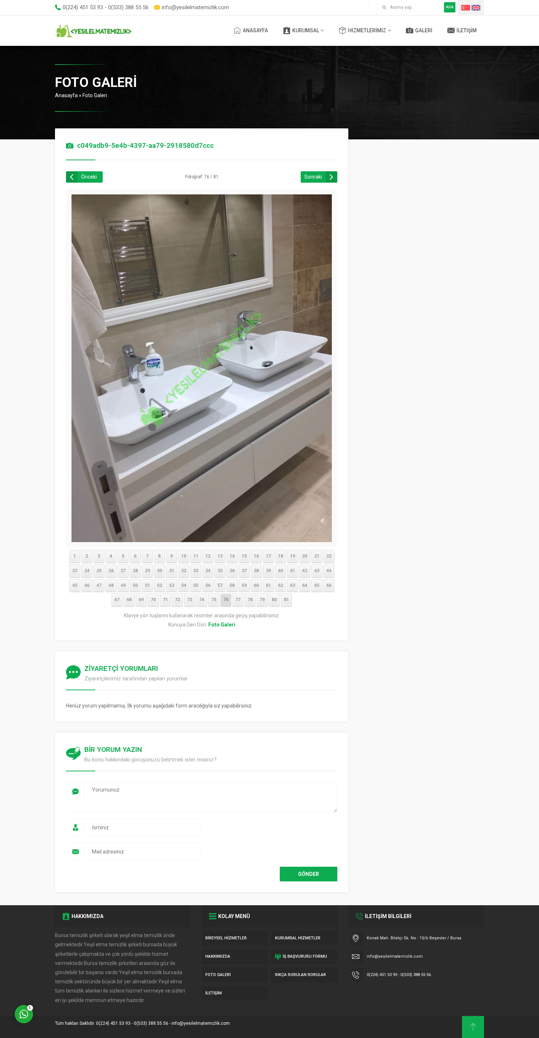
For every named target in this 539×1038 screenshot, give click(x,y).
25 (99, 570)
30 (159, 570)
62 (280, 585)
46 (86, 585)
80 (274, 599)
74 (201, 599)
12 (207, 556)
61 (268, 585)
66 (328, 585)
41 (292, 570)
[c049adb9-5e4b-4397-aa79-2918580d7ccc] (202, 537)
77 (238, 599)
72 (177, 599)
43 (316, 570)
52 (159, 585)
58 (232, 585)
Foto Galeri (94, 95)
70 (153, 599)
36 (232, 570)
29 (147, 570)
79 (262, 599)
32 (183, 570)
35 (220, 570)
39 (268, 570)
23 (74, 570)
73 (189, 599)
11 (195, 556)
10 (183, 556)
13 (220, 556)
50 (135, 585)
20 (304, 556)
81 (286, 599)
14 (232, 556)
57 (220, 585)
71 (165, 599)
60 (256, 585)
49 (123, 585)
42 (304, 570)
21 (316, 556)
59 (244, 585)
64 (304, 585)
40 (280, 570)
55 (195, 585)
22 (328, 556)
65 (316, 585)
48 (111, 585)
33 (195, 570)
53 (171, 585)
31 (171, 570)
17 (268, 556)
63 (292, 585)
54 (183, 585)
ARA (450, 7)
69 (141, 599)
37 (244, 570)
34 (207, 570)
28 (135, 570)
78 (250, 599)
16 (256, 556)
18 (280, 556)
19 (292, 556)
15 (244, 556)
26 (111, 570)
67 (117, 599)
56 (207, 585)
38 (256, 570)
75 (213, 599)
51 (147, 585)
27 (123, 570)
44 (328, 570)
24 (86, 570)
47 (99, 585)
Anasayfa (66, 95)
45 (74, 585)
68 (129, 599)
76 (225, 599)
